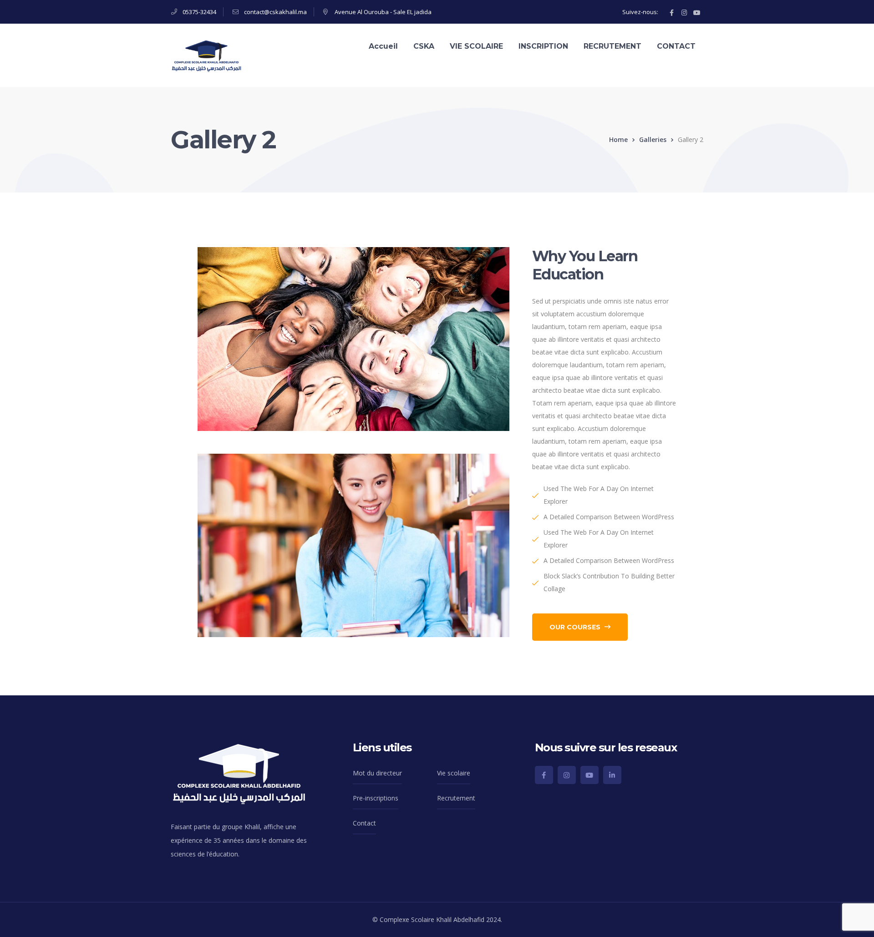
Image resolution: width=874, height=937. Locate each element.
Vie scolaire (453, 773)
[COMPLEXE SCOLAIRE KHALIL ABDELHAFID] (206, 54)
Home (618, 139)
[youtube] (589, 775)
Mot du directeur (377, 773)
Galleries (652, 139)
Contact (364, 823)
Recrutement (456, 798)
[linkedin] (612, 775)
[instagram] (567, 775)
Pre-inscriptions (375, 798)
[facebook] (544, 775)
